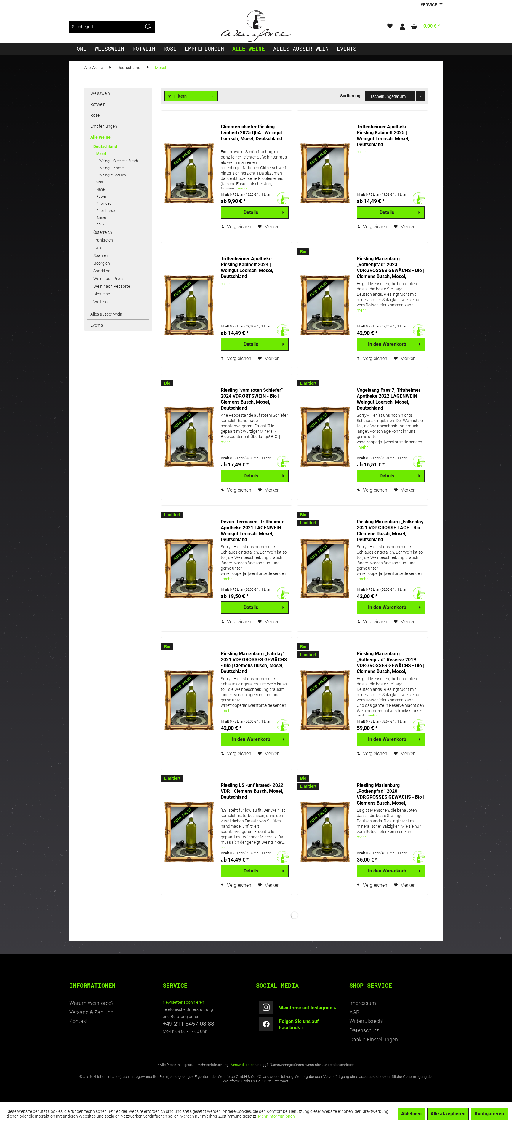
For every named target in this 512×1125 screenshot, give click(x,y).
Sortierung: (350, 95)
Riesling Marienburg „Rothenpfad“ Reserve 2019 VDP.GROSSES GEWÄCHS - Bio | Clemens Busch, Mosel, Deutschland (390, 663)
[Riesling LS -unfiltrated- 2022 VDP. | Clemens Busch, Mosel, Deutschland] (189, 832)
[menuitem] (112, 27)
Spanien (100, 255)
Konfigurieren (489, 1113)
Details (251, 212)
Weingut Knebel (111, 168)
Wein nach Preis (108, 278)
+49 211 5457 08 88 (188, 1023)
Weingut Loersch (112, 175)
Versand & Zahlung (91, 1012)
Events (96, 325)
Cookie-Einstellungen (373, 1039)
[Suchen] (148, 27)
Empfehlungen (103, 126)
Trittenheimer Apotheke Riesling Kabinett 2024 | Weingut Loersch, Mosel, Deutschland (247, 267)
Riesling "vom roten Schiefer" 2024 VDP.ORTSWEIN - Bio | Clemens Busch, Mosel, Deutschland (252, 399)
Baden (101, 218)
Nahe (100, 189)
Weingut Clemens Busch (118, 161)
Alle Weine (100, 137)
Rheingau (103, 204)
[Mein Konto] (402, 27)
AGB (354, 1012)
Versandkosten (243, 1065)
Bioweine (101, 294)
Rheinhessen (106, 211)
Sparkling (102, 271)
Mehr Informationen (276, 1116)
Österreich (102, 232)
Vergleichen (238, 226)
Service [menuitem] (429, 4)
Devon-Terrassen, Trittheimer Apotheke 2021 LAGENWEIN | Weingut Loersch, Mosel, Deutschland (252, 530)
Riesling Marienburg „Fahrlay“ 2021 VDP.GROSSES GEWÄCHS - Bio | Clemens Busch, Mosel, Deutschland (254, 662)
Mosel (101, 154)
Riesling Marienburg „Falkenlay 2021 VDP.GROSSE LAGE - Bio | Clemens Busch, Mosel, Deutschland (390, 530)
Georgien (101, 263)
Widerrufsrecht (366, 1021)
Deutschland (105, 146)
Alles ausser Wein (106, 314)
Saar (99, 182)
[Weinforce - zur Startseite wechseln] (256, 26)
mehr (242, 189)
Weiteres (101, 301)
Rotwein (97, 104)
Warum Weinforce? (91, 1003)
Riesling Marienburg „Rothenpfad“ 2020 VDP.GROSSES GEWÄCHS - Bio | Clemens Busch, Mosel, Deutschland (390, 794)
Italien (99, 247)
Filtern (180, 96)
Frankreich (103, 240)
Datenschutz (364, 1030)
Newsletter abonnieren (183, 1002)
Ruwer (101, 196)
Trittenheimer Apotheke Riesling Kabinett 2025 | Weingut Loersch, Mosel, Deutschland (383, 135)
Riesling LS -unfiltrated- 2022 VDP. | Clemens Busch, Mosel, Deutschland (252, 791)
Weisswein (100, 93)
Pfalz (100, 225)
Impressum (362, 1003)
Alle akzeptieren (448, 1113)
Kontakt (78, 1021)
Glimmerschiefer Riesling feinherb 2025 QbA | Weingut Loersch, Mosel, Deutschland (251, 132)
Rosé (95, 115)
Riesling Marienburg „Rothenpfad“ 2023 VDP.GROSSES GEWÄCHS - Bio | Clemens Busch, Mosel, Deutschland (390, 267)
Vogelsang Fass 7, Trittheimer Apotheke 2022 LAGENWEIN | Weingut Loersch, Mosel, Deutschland (388, 399)
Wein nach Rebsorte (111, 286)
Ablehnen (411, 1113)
